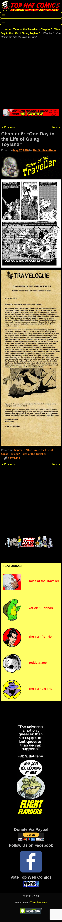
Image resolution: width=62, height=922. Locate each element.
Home (7, 29)
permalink (14, 457)
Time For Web (38, 902)
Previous (8, 127)
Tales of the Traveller (25, 29)
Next (56, 127)
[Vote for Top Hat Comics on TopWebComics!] (31, 885)
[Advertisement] (31, 74)
